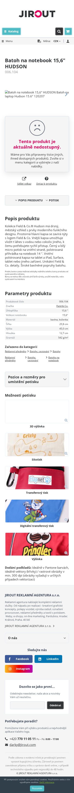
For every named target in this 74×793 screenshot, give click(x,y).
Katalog (13, 31)
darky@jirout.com (22, 745)
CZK (55, 41)
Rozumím (37, 788)
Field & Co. (62, 306)
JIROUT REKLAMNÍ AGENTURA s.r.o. (28, 626)
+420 (22, 739)
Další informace (46, 782)
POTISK (54, 200)
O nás (12, 638)
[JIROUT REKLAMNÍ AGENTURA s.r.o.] (37, 13)
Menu (9, 41)
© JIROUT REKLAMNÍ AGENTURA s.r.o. (37, 773)
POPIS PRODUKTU (30, 200)
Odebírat (55, 705)
